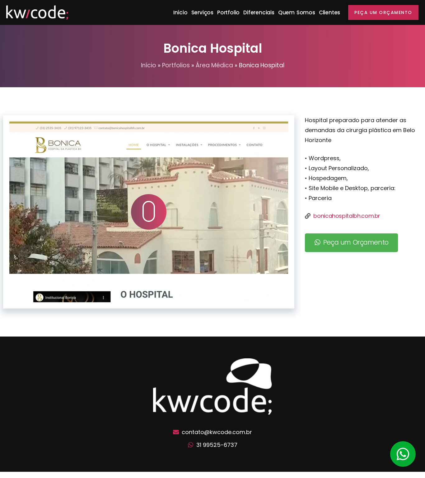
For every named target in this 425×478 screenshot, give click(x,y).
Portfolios (176, 65)
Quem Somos (296, 12)
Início (180, 12)
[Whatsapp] (403, 454)
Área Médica (214, 65)
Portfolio (228, 12)
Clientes (329, 12)
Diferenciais (258, 12)
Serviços (202, 12)
